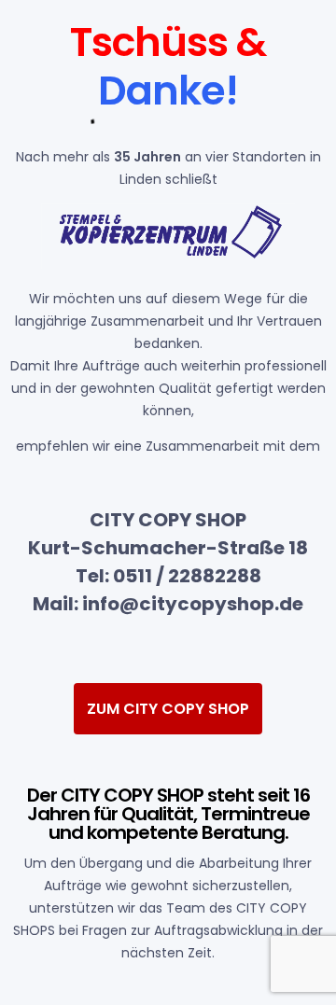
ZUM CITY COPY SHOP (168, 708)
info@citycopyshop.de (192, 604)
